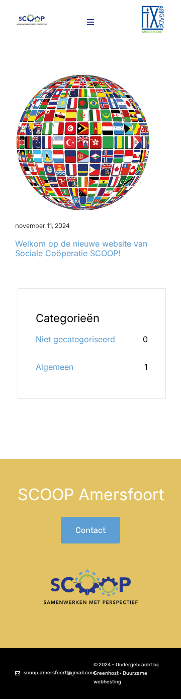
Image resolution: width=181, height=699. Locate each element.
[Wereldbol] (83, 78)
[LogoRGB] (152, 9)
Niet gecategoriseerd (75, 339)
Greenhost (106, 673)
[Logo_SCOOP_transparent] (32, 17)
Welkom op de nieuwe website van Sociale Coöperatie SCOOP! (81, 248)
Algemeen (54, 367)
